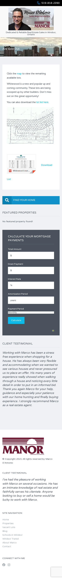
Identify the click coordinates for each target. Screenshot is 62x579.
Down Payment (15, 264)
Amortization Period (18, 294)
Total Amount (14, 249)
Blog (4, 531)
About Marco (9, 542)
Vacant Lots (8, 527)
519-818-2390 (50, 3)
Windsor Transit (10, 538)
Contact (6, 546)
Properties (8, 523)
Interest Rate (14, 279)
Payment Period (16, 309)
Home (5, 519)
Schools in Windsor (12, 535)
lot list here (42, 102)
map (19, 73)
